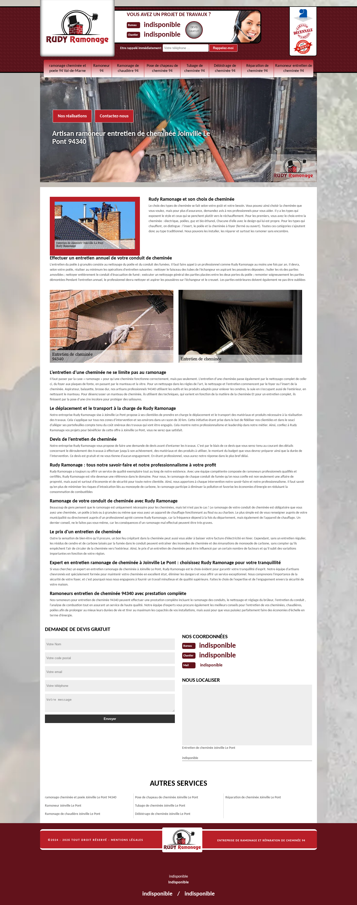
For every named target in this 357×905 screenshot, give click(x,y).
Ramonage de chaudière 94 (128, 68)
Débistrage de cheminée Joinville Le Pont (162, 814)
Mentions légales (127, 840)
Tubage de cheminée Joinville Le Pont (160, 806)
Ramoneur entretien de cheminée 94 (293, 68)
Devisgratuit (194, 29)
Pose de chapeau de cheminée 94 (162, 68)
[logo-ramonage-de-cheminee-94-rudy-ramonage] (182, 840)
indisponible (162, 25)
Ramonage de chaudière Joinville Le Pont (72, 814)
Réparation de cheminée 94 (257, 68)
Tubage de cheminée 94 (194, 68)
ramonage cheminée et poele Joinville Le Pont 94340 (80, 797)
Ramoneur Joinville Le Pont (63, 806)
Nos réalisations (72, 116)
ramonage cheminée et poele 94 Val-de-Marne (67, 68)
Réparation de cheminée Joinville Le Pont (253, 797)
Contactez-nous (114, 116)
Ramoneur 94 (101, 68)
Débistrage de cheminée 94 (225, 68)
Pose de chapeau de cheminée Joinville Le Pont (166, 797)
